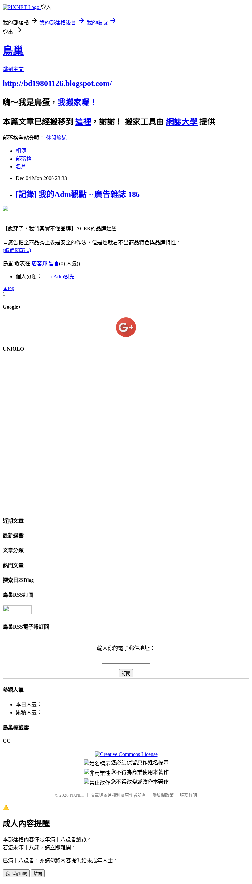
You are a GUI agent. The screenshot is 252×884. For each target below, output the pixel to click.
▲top (8, 288)
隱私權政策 (163, 795)
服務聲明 (188, 795)
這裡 (83, 122)
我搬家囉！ (77, 102)
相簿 (21, 151)
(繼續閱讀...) (17, 250)
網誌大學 (182, 122)
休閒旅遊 (56, 137)
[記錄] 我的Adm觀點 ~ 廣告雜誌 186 (78, 194)
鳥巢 (13, 51)
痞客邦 (39, 263)
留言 (54, 263)
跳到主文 (13, 69)
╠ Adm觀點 (58, 276)
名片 (21, 166)
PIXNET (77, 795)
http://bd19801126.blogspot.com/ (57, 83)
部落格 (24, 159)
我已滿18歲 (16, 873)
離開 (37, 873)
